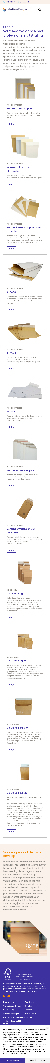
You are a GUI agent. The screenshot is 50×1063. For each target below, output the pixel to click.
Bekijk (11, 124)
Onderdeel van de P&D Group (12, 1022)
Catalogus (29, 1006)
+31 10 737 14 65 (10, 2)
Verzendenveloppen (11, 1013)
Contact (28, 1017)
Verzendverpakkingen (12, 1006)
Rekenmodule (25, 2)
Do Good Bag (8, 1010)
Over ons (28, 1010)
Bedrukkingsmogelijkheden (14, 1017)
